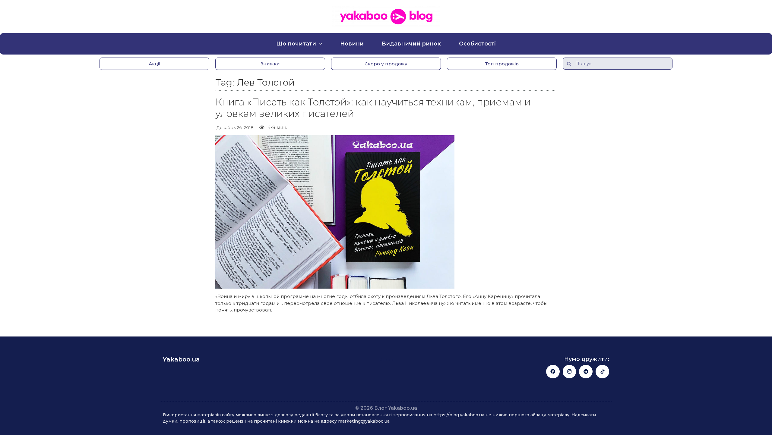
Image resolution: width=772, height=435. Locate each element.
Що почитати (296, 43)
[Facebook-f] (553, 371)
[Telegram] (586, 371)
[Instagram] (569, 371)
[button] (154, 64)
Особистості (477, 43)
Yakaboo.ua (181, 359)
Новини (352, 43)
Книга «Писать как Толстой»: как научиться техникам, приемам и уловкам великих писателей (373, 107)
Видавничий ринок (411, 43)
